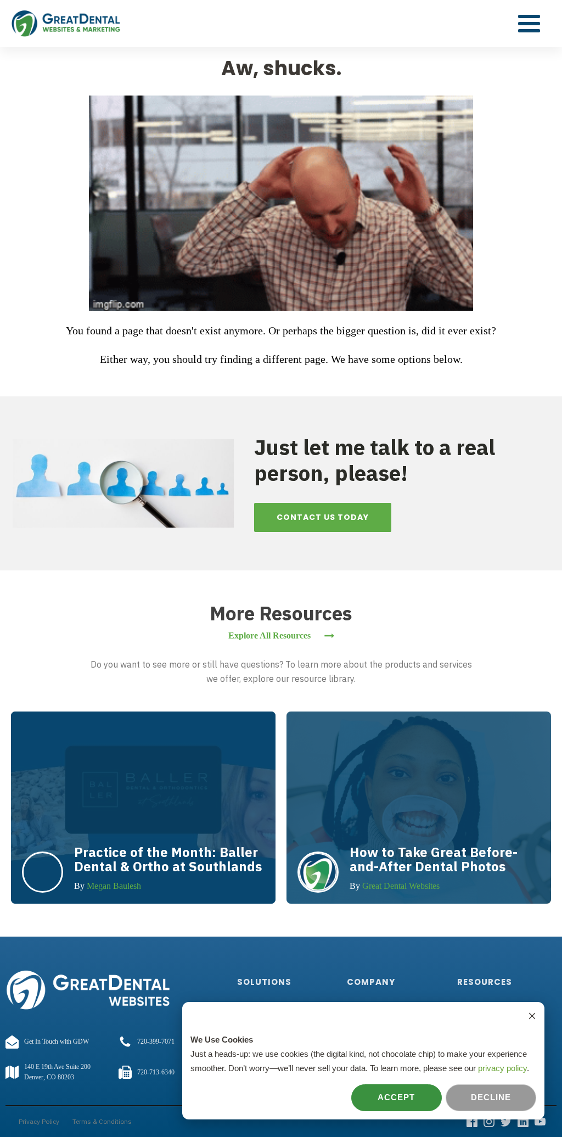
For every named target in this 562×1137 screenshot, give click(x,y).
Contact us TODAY (323, 517)
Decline (491, 1097)
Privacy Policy (39, 1121)
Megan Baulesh (114, 885)
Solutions (264, 982)
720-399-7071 (156, 1041)
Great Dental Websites (401, 885)
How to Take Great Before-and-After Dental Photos (434, 859)
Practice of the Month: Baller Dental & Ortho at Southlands (168, 859)
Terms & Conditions (102, 1121)
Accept (396, 1097)
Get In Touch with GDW (56, 1041)
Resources (484, 982)
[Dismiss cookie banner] (532, 1017)
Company (371, 982)
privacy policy (502, 1068)
